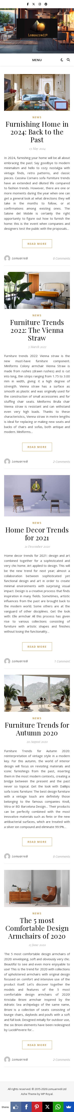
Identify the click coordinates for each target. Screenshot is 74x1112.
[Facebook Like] (15, 1107)
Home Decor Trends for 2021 (37, 533)
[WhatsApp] (58, 1107)
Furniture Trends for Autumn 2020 (37, 728)
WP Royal (47, 1094)
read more (37, 244)
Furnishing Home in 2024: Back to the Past (37, 131)
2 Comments (61, 461)
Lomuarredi (20, 258)
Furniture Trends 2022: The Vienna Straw (37, 330)
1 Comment (62, 661)
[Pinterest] (37, 1107)
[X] (47, 1107)
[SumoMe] (69, 1107)
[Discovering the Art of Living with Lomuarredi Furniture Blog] (37, 28)
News (37, 117)
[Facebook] (26, 1107)
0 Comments (61, 258)
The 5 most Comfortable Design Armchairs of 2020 (37, 928)
